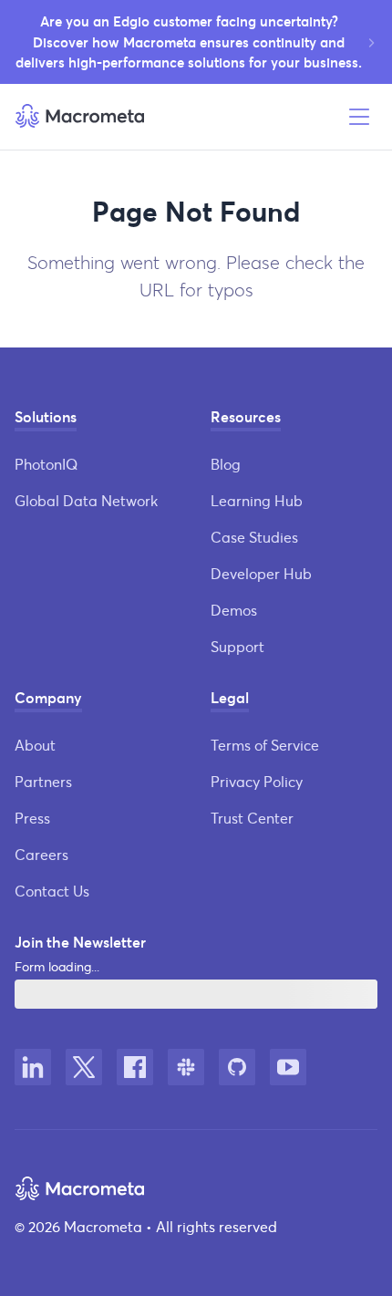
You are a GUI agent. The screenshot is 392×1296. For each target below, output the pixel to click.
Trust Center (252, 817)
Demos (234, 609)
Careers (41, 854)
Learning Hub (257, 500)
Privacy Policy (257, 781)
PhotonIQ (46, 463)
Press (32, 817)
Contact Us (52, 890)
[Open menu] (359, 116)
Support (237, 646)
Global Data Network (86, 500)
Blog (226, 463)
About (35, 744)
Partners (43, 781)
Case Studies (254, 536)
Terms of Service (265, 744)
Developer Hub (261, 573)
